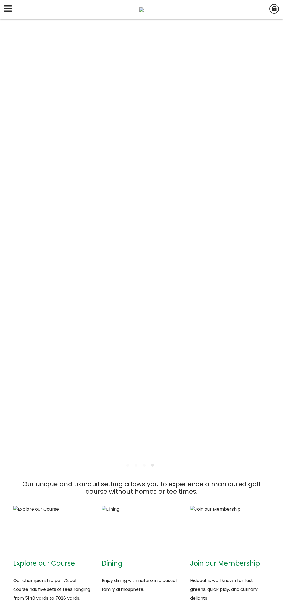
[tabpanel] (141, 244)
